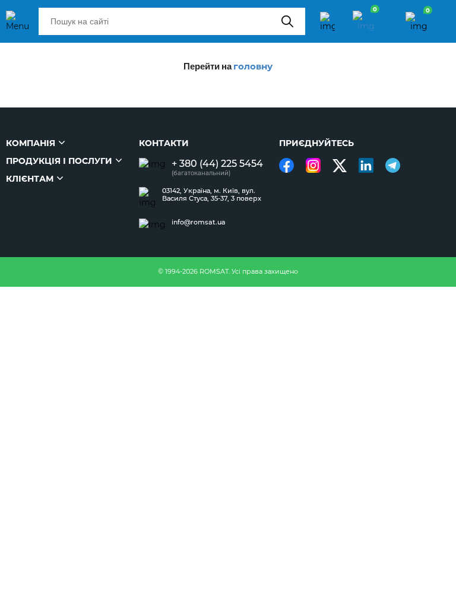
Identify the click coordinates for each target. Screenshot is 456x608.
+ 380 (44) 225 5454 (217, 163)
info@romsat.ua (199, 222)
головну (253, 66)
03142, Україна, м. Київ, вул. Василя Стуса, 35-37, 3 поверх (211, 194)
